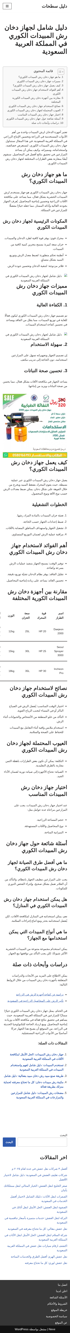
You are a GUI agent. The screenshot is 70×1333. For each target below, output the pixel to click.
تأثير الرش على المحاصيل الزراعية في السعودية (35, 1000)
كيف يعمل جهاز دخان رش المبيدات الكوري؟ (36, 85)
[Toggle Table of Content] (59, 72)
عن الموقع (61, 1322)
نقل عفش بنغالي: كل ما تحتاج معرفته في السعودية (37, 1228)
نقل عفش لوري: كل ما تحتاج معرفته (46, 1262)
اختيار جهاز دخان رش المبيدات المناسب (39, 114)
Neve (52, 1329)
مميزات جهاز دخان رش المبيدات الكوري (38, 81)
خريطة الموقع (59, 1310)
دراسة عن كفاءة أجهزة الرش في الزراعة (39, 994)
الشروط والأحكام (57, 1303)
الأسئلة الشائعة (58, 1297)
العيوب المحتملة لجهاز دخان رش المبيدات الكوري (33, 110)
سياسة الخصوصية (56, 1316)
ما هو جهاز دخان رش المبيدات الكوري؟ (39, 77)
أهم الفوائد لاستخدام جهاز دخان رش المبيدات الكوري (36, 91)
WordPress (22, 1329)
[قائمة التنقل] (7, 6)
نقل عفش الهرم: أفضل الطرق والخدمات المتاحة (39, 1256)
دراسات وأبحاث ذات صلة (45, 123)
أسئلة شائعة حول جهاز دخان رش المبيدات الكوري (33, 118)
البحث (63, 1135)
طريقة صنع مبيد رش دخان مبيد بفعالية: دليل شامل (33, 1075)
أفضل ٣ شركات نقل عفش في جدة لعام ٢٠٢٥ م (39, 1168)
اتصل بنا (62, 1284)
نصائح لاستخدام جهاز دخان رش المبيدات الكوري (34, 106)
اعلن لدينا (61, 1291)
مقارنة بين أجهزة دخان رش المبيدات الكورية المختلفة (36, 100)
